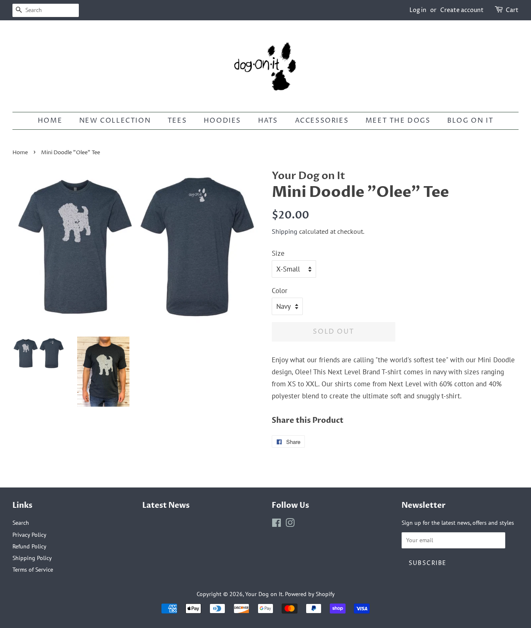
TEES (177, 120)
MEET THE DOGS (398, 120)
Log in (417, 10)
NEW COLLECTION (115, 120)
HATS (268, 120)
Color (279, 290)
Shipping (284, 231)
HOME (50, 120)
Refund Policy (29, 546)
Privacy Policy (29, 534)
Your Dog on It (264, 594)
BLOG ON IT (470, 120)
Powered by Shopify (310, 594)
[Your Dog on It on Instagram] (290, 524)
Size (278, 253)
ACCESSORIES (322, 120)
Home (20, 152)
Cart (512, 10)
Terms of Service (32, 569)
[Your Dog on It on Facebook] (276, 524)
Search (20, 522)
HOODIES (222, 120)
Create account (462, 10)
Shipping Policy (32, 558)
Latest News (166, 505)
